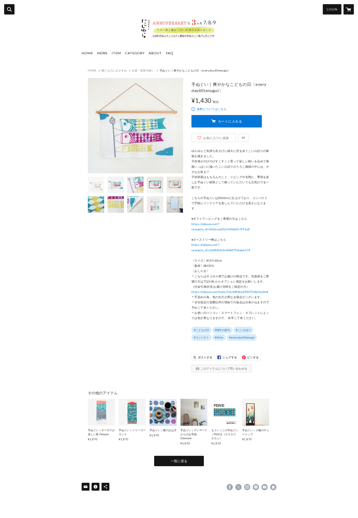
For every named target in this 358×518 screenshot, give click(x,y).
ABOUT (155, 53)
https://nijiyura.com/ (273, 487)
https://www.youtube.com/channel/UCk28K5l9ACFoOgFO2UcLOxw (264, 487)
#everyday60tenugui (241, 337)
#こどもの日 (201, 330)
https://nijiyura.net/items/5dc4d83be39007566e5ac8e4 (229, 292)
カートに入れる (230, 121)
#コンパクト (201, 337)
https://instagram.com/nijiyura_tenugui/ (247, 487)
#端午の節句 (222, 330)
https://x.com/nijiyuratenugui (238, 487)
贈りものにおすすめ (114, 70)
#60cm (219, 337)
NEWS (102, 53)
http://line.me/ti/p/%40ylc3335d (256, 487)
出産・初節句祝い (143, 70)
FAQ (169, 53)
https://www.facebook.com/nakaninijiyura (230, 487)
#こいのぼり (243, 330)
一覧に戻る (179, 461)
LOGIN (332, 9)
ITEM (116, 53)
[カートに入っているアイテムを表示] (348, 9)
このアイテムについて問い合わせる (224, 368)
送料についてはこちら (212, 109)
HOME (87, 53)
